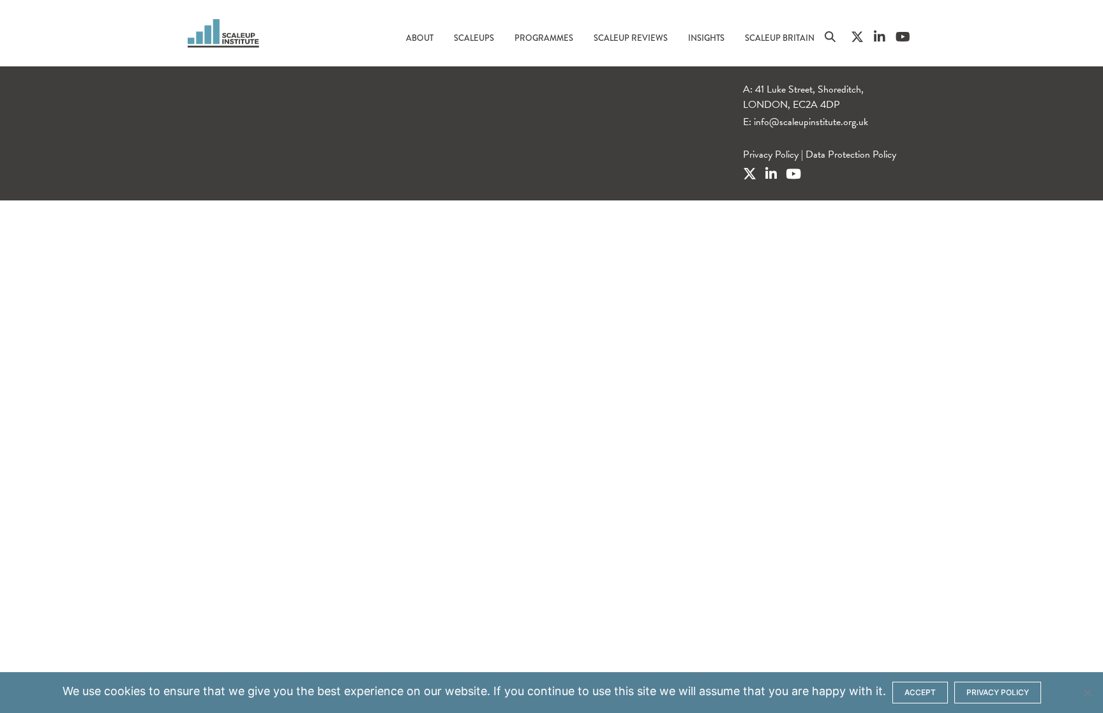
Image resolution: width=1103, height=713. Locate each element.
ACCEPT (920, 692)
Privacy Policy (771, 154)
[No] (1087, 692)
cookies (125, 691)
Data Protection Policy (851, 154)
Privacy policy (997, 692)
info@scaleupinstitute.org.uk (811, 122)
